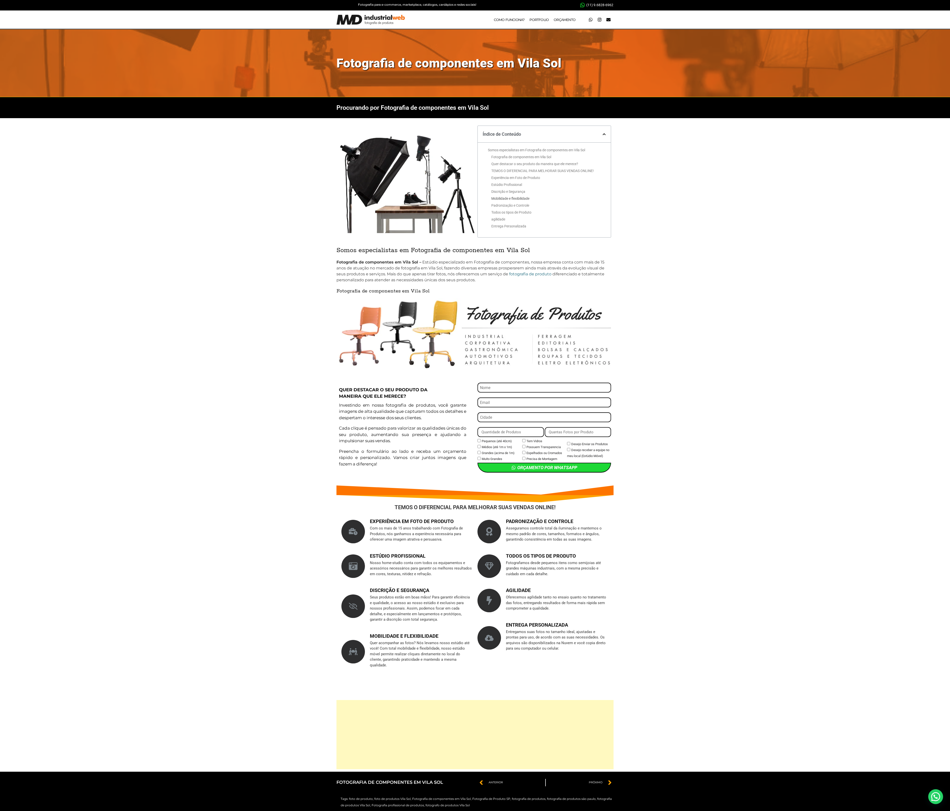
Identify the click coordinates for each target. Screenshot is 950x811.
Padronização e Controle (510, 205)
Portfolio (539, 20)
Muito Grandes (492, 459)
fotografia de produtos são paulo (571, 799)
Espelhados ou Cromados (544, 453)
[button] (604, 134)
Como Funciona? (509, 20)
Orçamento (564, 20)
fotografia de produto (530, 274)
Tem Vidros (534, 441)
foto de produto (361, 799)
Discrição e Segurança (508, 192)
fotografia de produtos (529, 799)
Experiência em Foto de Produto (515, 178)
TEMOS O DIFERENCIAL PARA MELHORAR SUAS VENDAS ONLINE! (542, 171)
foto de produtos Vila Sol (392, 799)
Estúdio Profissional (506, 185)
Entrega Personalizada (508, 226)
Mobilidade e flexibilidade (510, 198)
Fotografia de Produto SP (491, 799)
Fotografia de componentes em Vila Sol (448, 63)
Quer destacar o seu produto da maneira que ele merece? (534, 164)
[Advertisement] (475, 734)
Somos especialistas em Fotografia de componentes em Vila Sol (536, 150)
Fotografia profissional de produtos (398, 805)
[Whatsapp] (590, 20)
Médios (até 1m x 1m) (497, 447)
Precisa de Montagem (541, 459)
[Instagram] (599, 20)
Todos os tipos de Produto (511, 212)
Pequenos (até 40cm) (497, 441)
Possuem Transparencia (543, 447)
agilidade (498, 219)
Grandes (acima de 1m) (498, 453)
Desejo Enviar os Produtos (589, 444)
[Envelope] (608, 20)
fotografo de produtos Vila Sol (448, 805)
